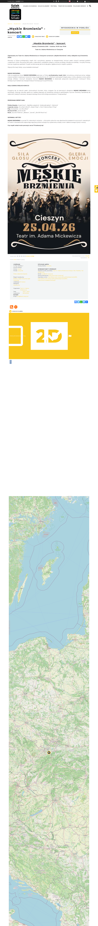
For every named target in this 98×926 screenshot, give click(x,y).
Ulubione (80, 1)
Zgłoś (87, 256)
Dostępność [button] (63, 1)
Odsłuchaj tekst (40, 36)
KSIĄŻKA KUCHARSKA (30, 6)
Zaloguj (88, 1)
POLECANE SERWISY (79, 6)
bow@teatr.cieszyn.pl (22, 296)
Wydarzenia (16, 285)
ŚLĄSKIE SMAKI (11, 1)
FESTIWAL (54, 6)
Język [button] (73, 1)
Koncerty (48, 266)
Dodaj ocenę (30, 256)
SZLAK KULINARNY (44, 6)
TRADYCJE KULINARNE (65, 6)
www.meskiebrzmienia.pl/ (30, 67)
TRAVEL (20, 1)
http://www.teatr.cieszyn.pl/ (56, 275)
